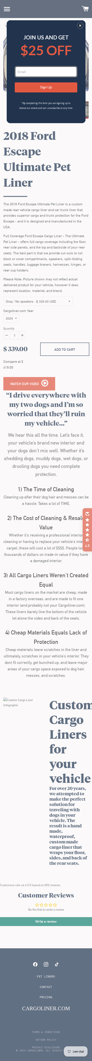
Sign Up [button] (46, 87)
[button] (80, 25)
